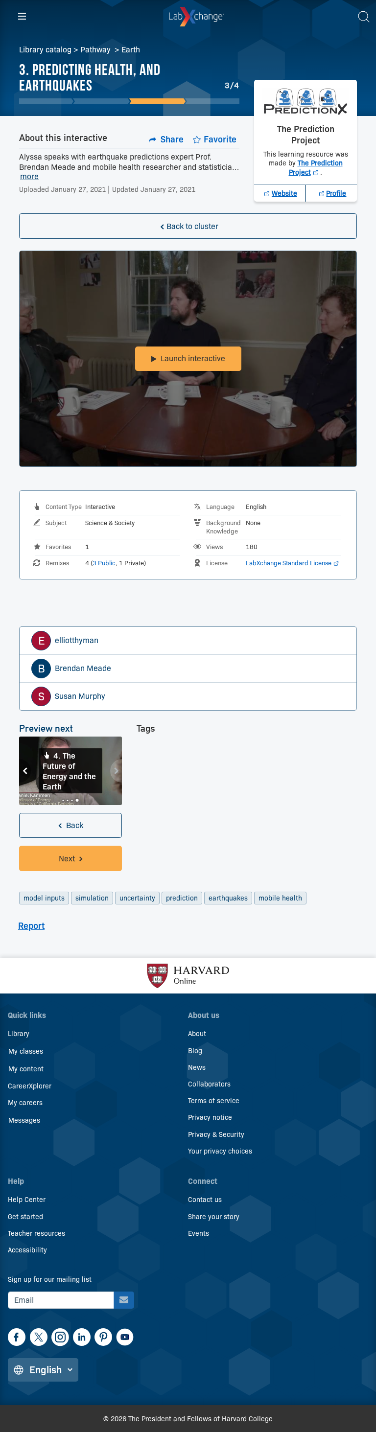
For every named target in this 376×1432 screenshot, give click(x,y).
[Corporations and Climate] (45, 101)
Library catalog (45, 49)
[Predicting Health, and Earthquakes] (157, 101)
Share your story (213, 1216)
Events (198, 1233)
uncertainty (137, 898)
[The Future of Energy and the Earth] (213, 101)
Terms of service (213, 1100)
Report (31, 926)
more (29, 177)
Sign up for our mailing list (50, 1279)
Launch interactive (193, 358)
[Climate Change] (101, 101)
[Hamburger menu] (22, 16)
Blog (195, 1050)
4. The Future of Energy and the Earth (69, 771)
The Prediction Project (316, 167)
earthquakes (228, 898)
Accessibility (27, 1250)
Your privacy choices (220, 1151)
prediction (182, 898)
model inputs (44, 898)
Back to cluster (192, 226)
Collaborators (209, 1084)
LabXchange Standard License (292, 563)
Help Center (27, 1199)
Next (116, 771)
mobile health (280, 898)
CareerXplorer (29, 1086)
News (197, 1067)
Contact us (205, 1199)
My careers (25, 1102)
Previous (25, 771)
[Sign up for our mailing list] (124, 1300)
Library (18, 1033)
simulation (92, 898)
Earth (130, 49)
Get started (25, 1216)
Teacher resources (36, 1233)
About (197, 1033)
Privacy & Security (216, 1134)
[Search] (364, 17)
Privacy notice (210, 1117)
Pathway (96, 49)
